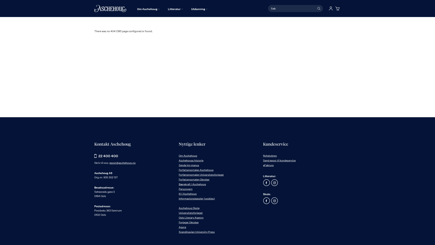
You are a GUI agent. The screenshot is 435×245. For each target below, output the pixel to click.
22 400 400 (108, 156)
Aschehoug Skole (189, 208)
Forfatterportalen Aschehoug (196, 170)
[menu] (172, 9)
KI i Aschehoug (188, 193)
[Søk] (319, 8)
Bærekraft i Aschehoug (192, 184)
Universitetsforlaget (191, 213)
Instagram (274, 182)
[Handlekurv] (338, 8)
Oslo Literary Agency (191, 217)
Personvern (186, 189)
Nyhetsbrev (270, 155)
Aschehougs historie (191, 160)
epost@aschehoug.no (122, 163)
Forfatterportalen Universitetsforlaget (201, 174)
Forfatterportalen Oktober (194, 179)
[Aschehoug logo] (110, 8)
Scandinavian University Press (197, 232)
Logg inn (331, 8)
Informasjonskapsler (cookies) (197, 198)
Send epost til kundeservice (279, 160)
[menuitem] (148, 9)
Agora (182, 227)
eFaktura (268, 165)
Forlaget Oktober (189, 222)
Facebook (266, 182)
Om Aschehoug (188, 155)
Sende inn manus (189, 165)
